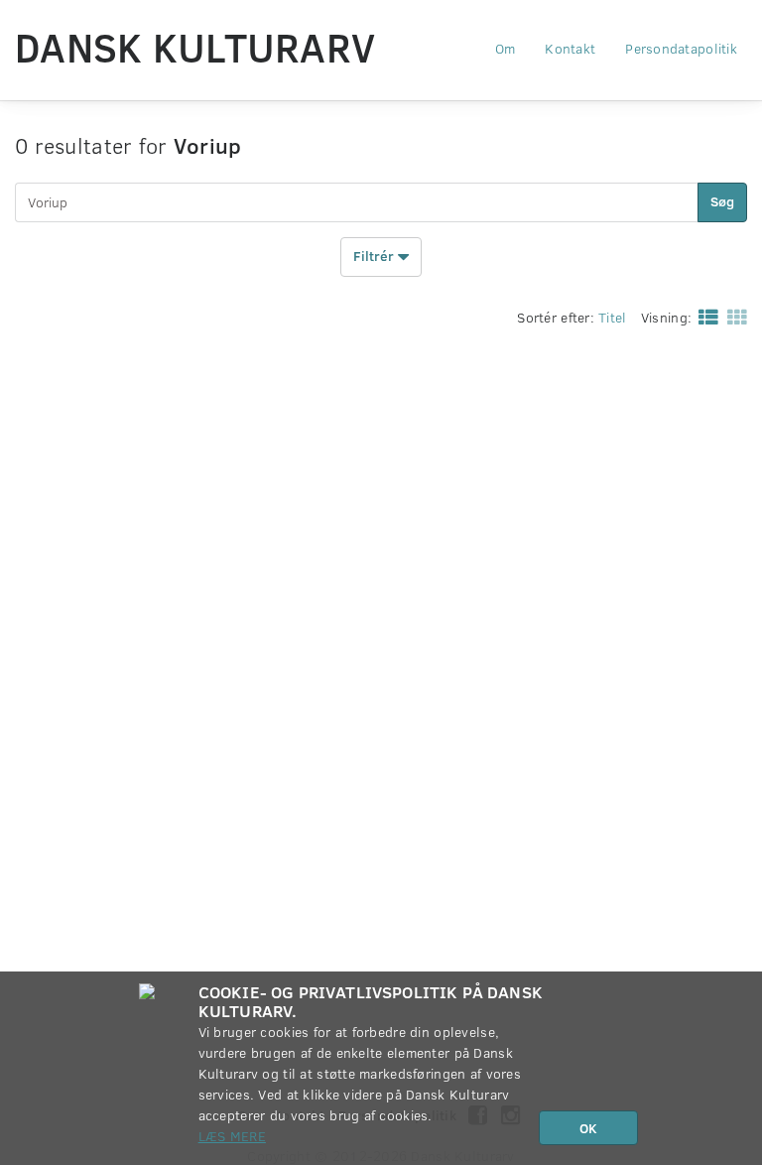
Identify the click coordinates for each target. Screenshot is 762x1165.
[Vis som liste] (704, 316)
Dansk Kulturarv (195, 46)
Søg (722, 201)
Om (505, 48)
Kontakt (570, 48)
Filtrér (375, 254)
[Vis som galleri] (733, 316)
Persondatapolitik (681, 48)
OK (588, 1127)
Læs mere (232, 1135)
